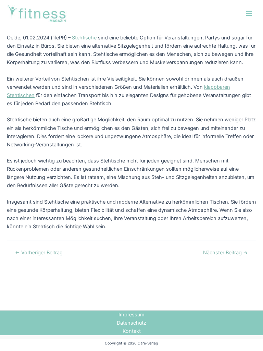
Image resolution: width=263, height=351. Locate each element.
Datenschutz (131, 323)
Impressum (131, 315)
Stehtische (84, 38)
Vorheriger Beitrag (39, 252)
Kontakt (132, 331)
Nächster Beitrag (225, 252)
